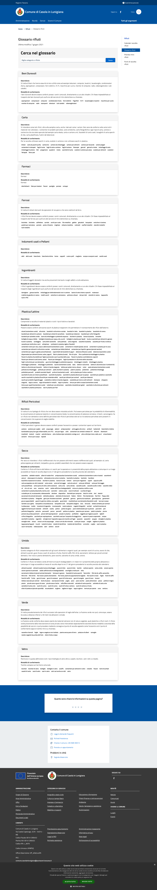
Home (20, 29)
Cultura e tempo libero (55, 798)
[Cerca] (138, 11)
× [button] (154, 865)
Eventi (113, 816)
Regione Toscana (22, 2)
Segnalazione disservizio (56, 832)
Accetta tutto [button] (70, 882)
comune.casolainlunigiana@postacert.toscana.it (34, 860)
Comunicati (115, 798)
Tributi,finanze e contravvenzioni (91, 798)
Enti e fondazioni (22, 806)
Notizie (113, 794)
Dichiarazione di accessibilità (89, 840)
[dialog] (78, 876)
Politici (18, 810)
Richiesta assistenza (54, 840)
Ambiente (82, 802)
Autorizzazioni (84, 810)
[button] (78, 886)
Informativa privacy (86, 832)
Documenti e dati (22, 817)
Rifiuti (28, 29)
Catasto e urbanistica (55, 806)
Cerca (110, 60)
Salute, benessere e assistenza (90, 806)
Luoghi (113, 813)
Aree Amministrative (23, 798)
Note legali (83, 836)
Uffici (17, 802)
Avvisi (113, 802)
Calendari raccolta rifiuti (130, 44)
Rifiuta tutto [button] (87, 881)
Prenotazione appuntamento (57, 829)
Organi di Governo (22, 794)
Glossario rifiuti (129, 50)
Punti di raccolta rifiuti (130, 62)
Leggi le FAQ (51, 836)
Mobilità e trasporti (54, 810)
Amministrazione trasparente (89, 829)
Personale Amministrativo (25, 814)
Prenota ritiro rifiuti (129, 55)
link (91, 877)
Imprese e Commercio (55, 802)
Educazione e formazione (88, 794)
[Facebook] (120, 11)
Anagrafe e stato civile (55, 794)
